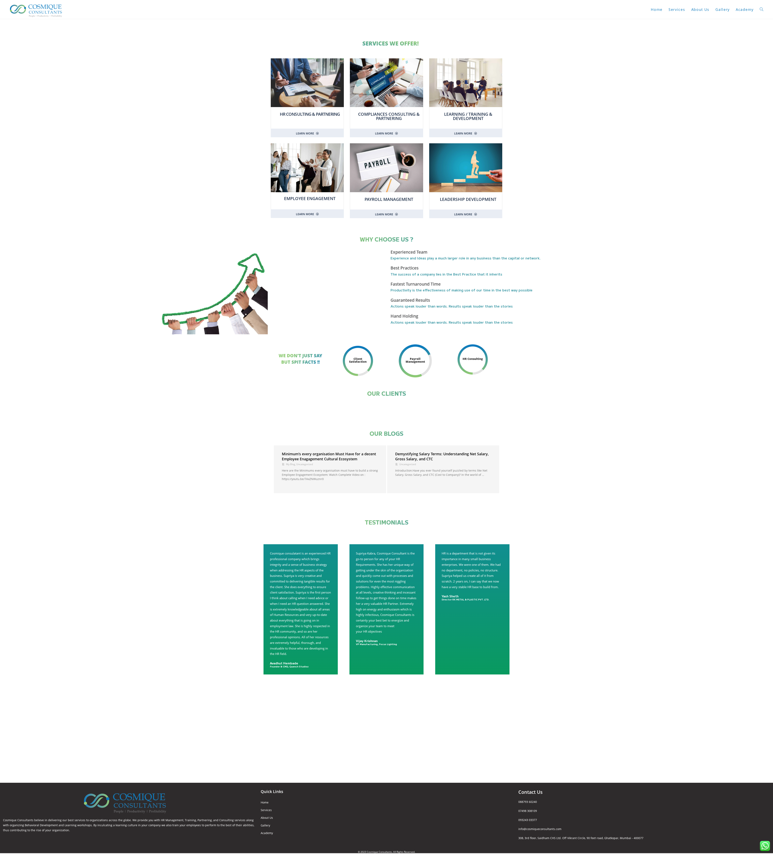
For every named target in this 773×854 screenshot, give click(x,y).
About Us (267, 818)
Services (266, 810)
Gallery (265, 825)
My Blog (290, 464)
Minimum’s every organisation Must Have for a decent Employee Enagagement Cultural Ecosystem (329, 456)
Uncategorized (304, 464)
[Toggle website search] (761, 9)
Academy (267, 833)
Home (265, 802)
